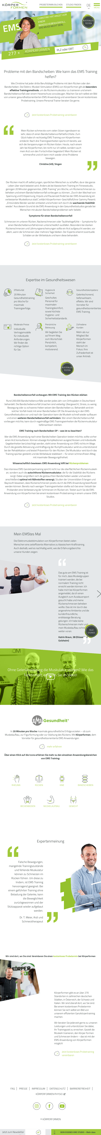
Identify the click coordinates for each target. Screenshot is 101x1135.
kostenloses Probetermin (65, 956)
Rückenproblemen (78, 463)
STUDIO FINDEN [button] (73, 4)
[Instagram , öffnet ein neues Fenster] (38, 1111)
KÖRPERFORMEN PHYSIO (49, 1094)
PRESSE (23, 1088)
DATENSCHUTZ (58, 1088)
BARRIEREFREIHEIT (80, 1088)
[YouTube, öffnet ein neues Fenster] (63, 1111)
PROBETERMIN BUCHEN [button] (50, 4)
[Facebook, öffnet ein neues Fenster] (50, 1111)
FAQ (12, 1088)
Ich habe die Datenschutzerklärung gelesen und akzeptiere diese (63, 1125)
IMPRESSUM (38, 1088)
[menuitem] (88, 5)
